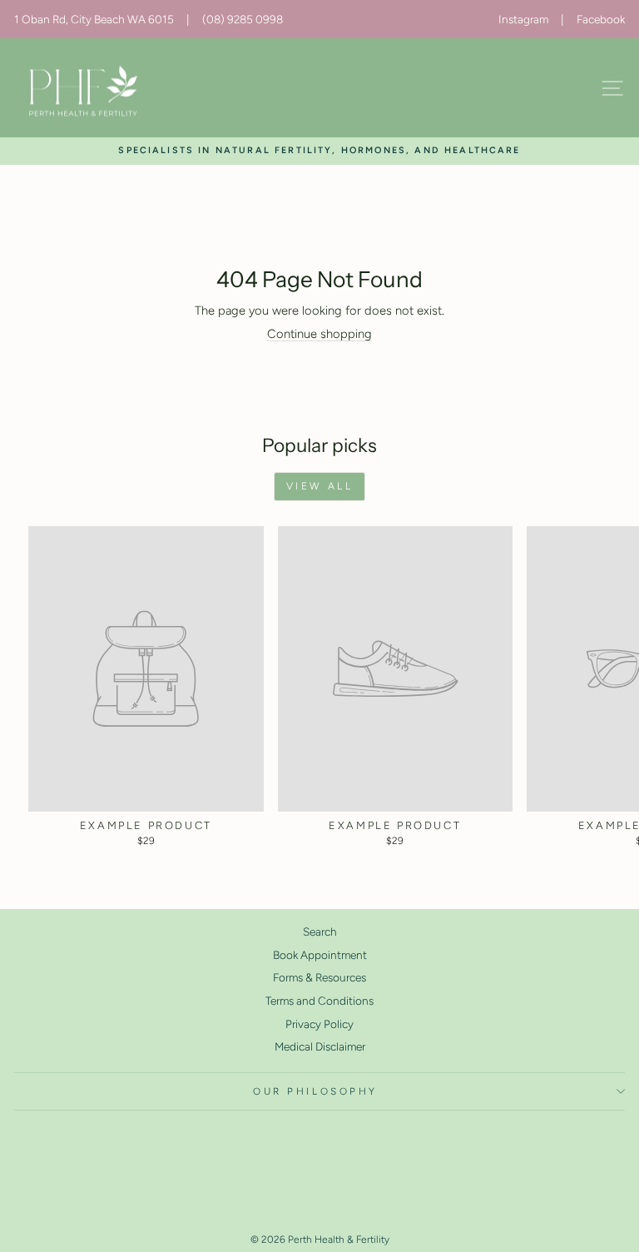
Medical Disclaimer (320, 1046)
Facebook (601, 19)
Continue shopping (319, 333)
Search (320, 931)
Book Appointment (320, 954)
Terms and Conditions (319, 1000)
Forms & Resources (319, 977)
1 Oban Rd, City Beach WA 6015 (94, 19)
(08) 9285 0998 (242, 19)
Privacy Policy (319, 1024)
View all (320, 486)
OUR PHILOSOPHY (315, 1091)
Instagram (523, 19)
